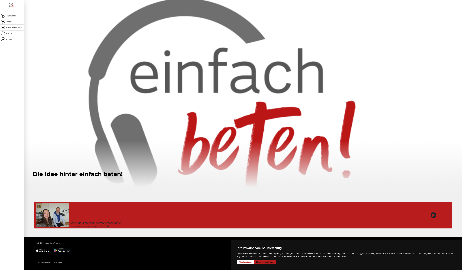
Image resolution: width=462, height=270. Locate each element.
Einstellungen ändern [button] (265, 262)
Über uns (9, 22)
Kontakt (9, 39)
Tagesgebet (10, 16)
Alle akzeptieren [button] (245, 262)
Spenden (9, 33)
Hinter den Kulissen (13, 28)
